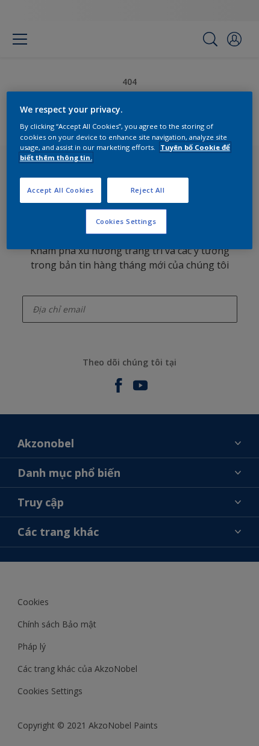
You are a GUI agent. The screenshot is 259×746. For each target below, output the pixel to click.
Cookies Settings (126, 221)
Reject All (148, 189)
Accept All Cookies (60, 189)
